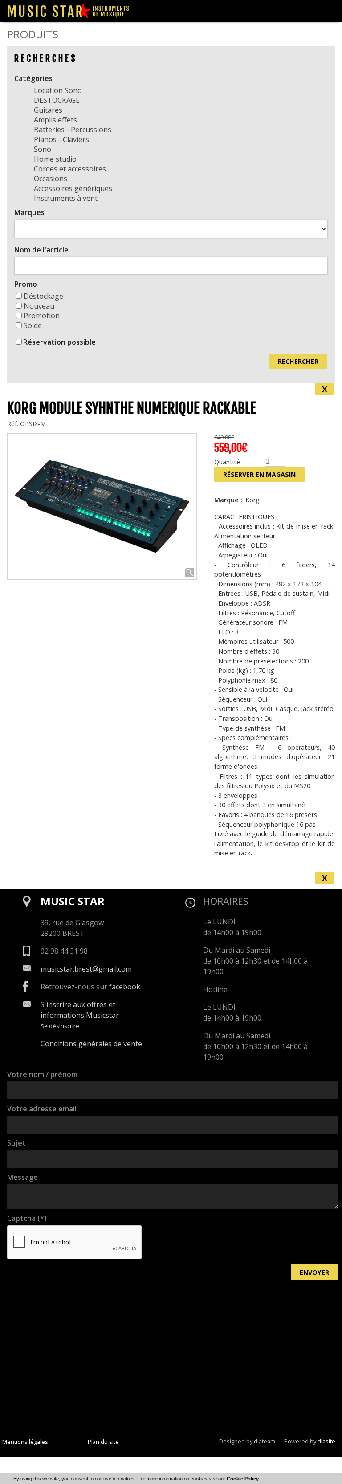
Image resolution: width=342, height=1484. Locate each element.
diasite (326, 1441)
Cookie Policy (243, 1478)
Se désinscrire (60, 1026)
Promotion (42, 316)
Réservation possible (59, 342)
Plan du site (103, 1442)
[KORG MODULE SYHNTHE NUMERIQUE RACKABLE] (102, 506)
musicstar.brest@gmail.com (86, 969)
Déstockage (43, 296)
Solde (33, 325)
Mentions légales (25, 1442)
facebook (124, 987)
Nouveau (39, 306)
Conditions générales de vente (91, 1044)
